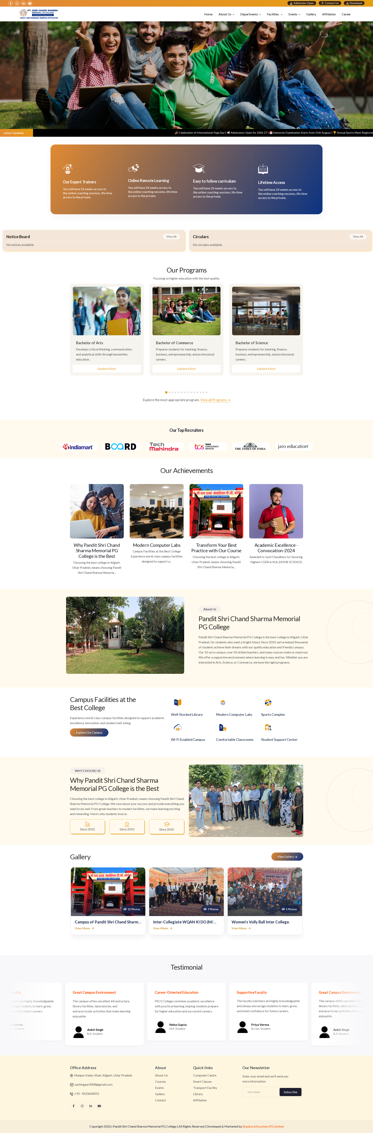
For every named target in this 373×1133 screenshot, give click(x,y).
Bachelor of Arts (89, 343)
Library (198, 1094)
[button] (166, 392)
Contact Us (332, 3)
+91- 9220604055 (86, 1093)
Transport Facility (205, 1087)
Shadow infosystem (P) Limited (263, 1126)
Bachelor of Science (251, 343)
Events (292, 14)
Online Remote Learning (148, 180)
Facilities (273, 14)
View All (171, 236)
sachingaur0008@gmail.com (93, 1084)
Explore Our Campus (89, 732)
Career (346, 14)
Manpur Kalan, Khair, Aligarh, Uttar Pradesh (103, 1075)
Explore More (107, 368)
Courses (160, 1081)
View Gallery (286, 856)
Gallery (311, 14)
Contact (160, 1100)
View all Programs (213, 400)
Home (208, 14)
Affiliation (329, 14)
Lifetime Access (271, 182)
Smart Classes (202, 1081)
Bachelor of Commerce (174, 343)
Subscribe (290, 1092)
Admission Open (304, 3)
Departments (249, 14)
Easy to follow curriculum (214, 181)
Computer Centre (204, 1075)
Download (356, 3)
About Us (225, 14)
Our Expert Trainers (79, 181)
